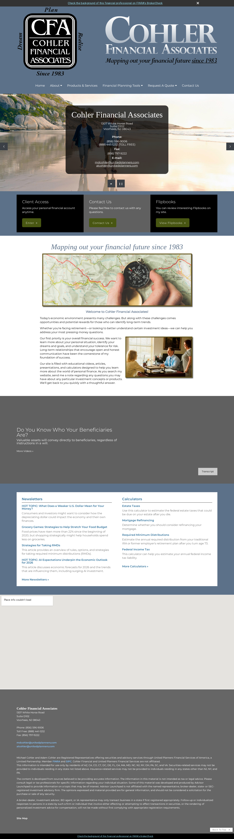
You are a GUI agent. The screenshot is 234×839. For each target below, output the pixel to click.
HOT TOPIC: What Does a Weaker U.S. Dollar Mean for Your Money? (63, 507)
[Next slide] (230, 146)
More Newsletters (35, 579)
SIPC (69, 761)
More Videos (25, 451)
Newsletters (32, 499)
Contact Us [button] (101, 223)
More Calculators (135, 566)
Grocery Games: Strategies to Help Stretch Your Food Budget (64, 527)
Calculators (132, 499)
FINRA (56, 761)
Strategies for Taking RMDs (41, 545)
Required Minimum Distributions (145, 535)
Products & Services (82, 85)
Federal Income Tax (136, 549)
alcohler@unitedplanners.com (117, 165)
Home (40, 85)
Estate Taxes (131, 506)
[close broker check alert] (197, 3)
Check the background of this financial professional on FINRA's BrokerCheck (115, 3)
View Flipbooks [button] (170, 223)
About (54, 85)
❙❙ (121, 183)
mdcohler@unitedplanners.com (117, 162)
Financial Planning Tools (121, 85)
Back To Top (219, 829)
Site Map (22, 818)
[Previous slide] (4, 146)
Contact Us (190, 85)
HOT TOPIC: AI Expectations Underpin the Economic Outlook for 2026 (64, 561)
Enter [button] (30, 223)
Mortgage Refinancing (138, 520)
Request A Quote (161, 85)
